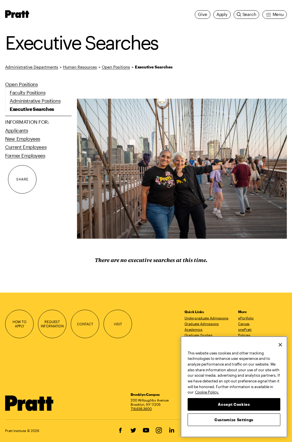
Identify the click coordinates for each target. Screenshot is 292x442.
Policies (244, 335)
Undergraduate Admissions (206, 318)
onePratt (245, 329)
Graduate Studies (198, 335)
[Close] (280, 344)
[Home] (29, 403)
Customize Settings (234, 419)
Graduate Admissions (201, 324)
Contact (85, 324)
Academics (193, 329)
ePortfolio (246, 318)
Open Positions (116, 66)
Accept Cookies (234, 404)
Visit (118, 324)
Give (202, 14)
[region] (234, 386)
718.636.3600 (141, 409)
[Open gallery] (182, 169)
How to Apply (20, 324)
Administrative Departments (31, 66)
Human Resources (80, 66)
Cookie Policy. (207, 392)
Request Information (52, 324)
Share (22, 179)
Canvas (244, 324)
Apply (222, 14)
